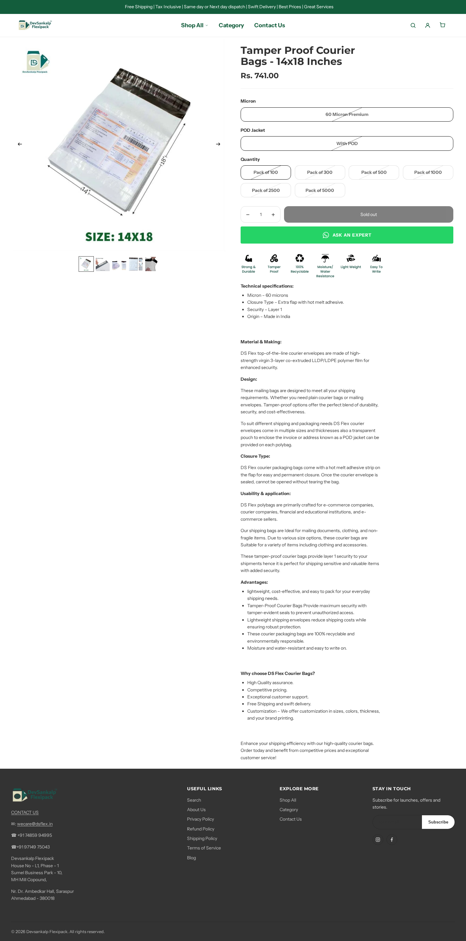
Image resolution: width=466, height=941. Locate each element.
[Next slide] (220, 145)
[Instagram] (377, 839)
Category (289, 809)
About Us (196, 809)
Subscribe (438, 822)
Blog (191, 858)
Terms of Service (204, 848)
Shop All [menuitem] (192, 25)
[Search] (413, 25)
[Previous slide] (18, 145)
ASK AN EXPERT (352, 235)
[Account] (427, 25)
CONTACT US (25, 812)
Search (194, 800)
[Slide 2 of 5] (103, 264)
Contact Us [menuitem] (269, 25)
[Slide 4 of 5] (136, 264)
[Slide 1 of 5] (86, 264)
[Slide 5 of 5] (152, 264)
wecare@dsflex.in (35, 824)
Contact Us (291, 819)
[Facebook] (391, 839)
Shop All (288, 800)
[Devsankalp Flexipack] (35, 25)
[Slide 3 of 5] (119, 264)
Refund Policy (200, 829)
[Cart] (442, 25)
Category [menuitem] (231, 25)
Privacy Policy (200, 819)
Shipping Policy (202, 838)
